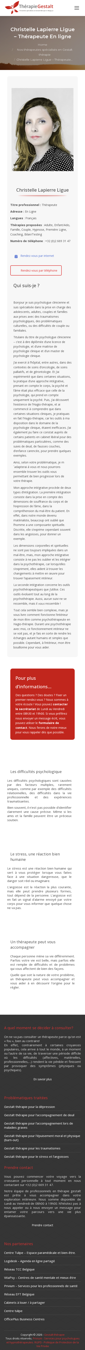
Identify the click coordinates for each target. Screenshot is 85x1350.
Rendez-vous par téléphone (39, 270)
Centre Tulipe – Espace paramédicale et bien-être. (40, 1253)
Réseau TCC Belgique (19, 1269)
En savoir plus (39, 829)
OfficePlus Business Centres (24, 1319)
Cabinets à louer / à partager (24, 1302)
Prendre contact (42, 1225)
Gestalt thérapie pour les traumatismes (32, 1148)
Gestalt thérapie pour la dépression (29, 1107)
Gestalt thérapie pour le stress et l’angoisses (36, 1156)
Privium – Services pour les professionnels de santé (41, 1286)
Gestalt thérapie (54, 1335)
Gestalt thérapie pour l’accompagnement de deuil (39, 1115)
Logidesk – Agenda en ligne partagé (29, 1261)
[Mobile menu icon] (77, 8)
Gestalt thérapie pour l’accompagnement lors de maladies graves (38, 1125)
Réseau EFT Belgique (19, 1294)
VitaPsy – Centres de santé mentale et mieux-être (40, 1277)
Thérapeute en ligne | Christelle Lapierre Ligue (41, 747)
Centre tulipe (13, 1311)
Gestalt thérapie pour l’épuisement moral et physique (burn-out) (42, 1138)
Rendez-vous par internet (37, 256)
